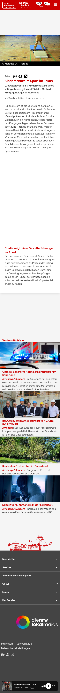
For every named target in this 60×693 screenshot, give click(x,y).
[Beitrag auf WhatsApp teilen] (15, 76)
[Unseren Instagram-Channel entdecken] (12, 654)
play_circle (48, 686)
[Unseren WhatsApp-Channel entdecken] (3, 654)
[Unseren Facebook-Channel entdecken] (7, 654)
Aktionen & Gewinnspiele (16, 575)
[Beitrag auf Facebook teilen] (20, 76)
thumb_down (43, 686)
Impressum (7, 643)
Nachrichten (9, 559)
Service (6, 567)
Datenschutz (23, 643)
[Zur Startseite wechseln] (9, 5)
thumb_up (53, 686)
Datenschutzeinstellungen (15, 648)
